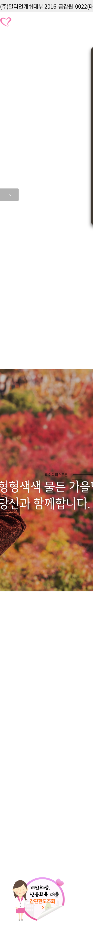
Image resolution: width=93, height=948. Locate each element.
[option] (46, 480)
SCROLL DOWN (46, 935)
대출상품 (77, 24)
